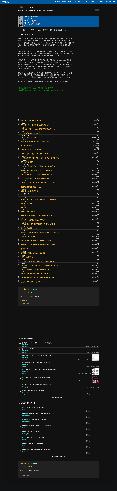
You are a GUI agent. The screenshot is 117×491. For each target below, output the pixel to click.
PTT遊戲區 (20, 7)
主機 (28, 289)
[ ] (25, 345)
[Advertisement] (58, 105)
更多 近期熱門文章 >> (58, 397)
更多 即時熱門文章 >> (58, 456)
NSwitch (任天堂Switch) (31, 7)
